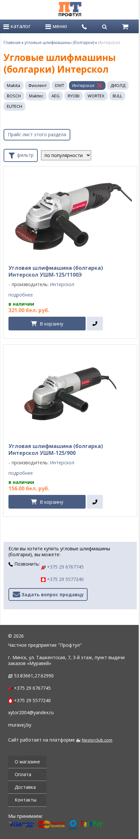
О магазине (27, 762)
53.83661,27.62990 (34, 676)
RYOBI (73, 96)
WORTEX (96, 96)
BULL (117, 96)
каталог (20, 26)
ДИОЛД (117, 85)
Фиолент (37, 85)
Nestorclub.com (97, 740)
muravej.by (19, 725)
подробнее (20, 295)
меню (59, 26)
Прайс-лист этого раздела (37, 134)
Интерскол (83, 85)
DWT (59, 85)
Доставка (25, 787)
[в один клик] (95, 323)
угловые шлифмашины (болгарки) (59, 42)
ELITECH (14, 106)
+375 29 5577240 (65, 579)
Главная (12, 42)
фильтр (25, 155)
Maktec (36, 96)
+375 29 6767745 (65, 567)
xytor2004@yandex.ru (31, 712)
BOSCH (14, 96)
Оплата (23, 774)
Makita (13, 85)
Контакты (25, 800)
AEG (55, 96)
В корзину (51, 323)
